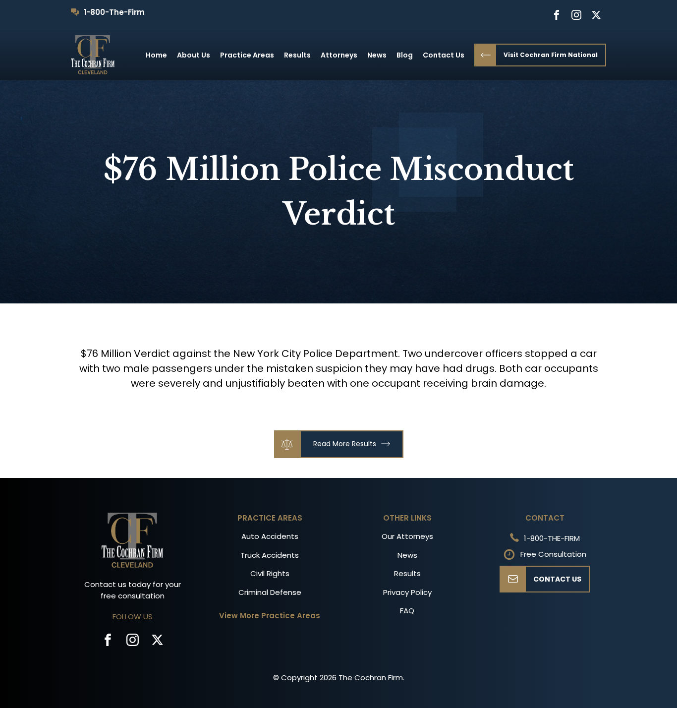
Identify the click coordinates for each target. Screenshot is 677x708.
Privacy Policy (407, 592)
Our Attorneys (407, 536)
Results (297, 55)
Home (156, 55)
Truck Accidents (269, 555)
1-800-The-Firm (114, 12)
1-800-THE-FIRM (552, 538)
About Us (193, 55)
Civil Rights (269, 573)
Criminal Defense (269, 592)
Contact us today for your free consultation (132, 590)
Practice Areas (247, 55)
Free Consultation (553, 554)
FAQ (407, 610)
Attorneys (339, 55)
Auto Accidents (269, 536)
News (377, 55)
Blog (404, 55)
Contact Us (443, 55)
